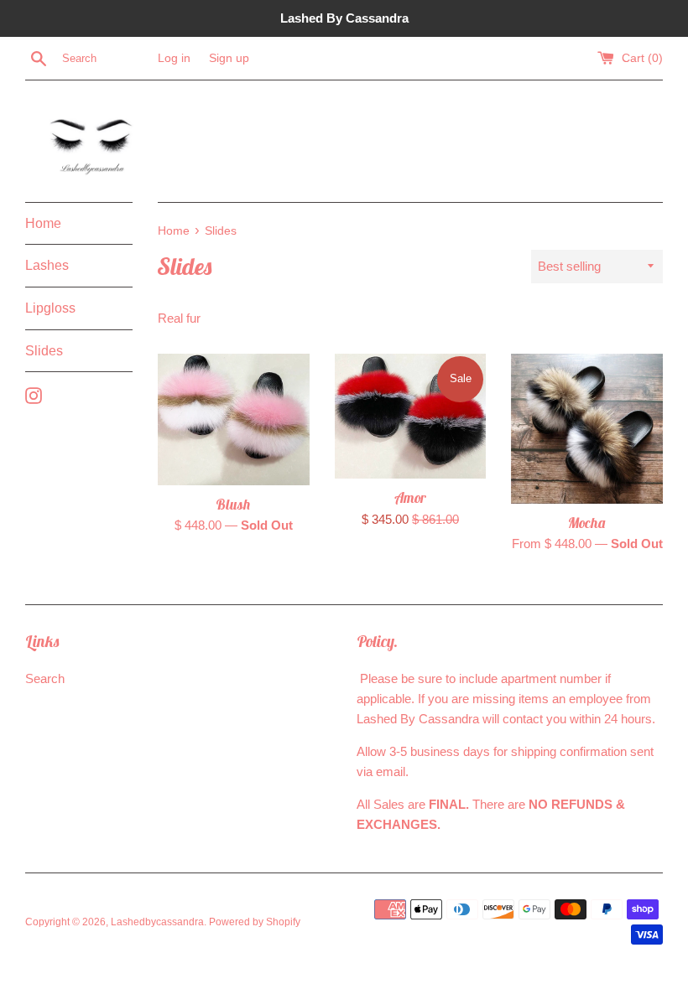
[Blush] (234, 419)
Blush (233, 504)
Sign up (229, 58)
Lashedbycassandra (157, 922)
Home (43, 223)
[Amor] (411, 416)
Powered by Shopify (254, 922)
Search (45, 678)
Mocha (587, 523)
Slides (44, 351)
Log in (174, 58)
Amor (410, 498)
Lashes (47, 265)
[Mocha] (587, 429)
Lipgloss (50, 308)
